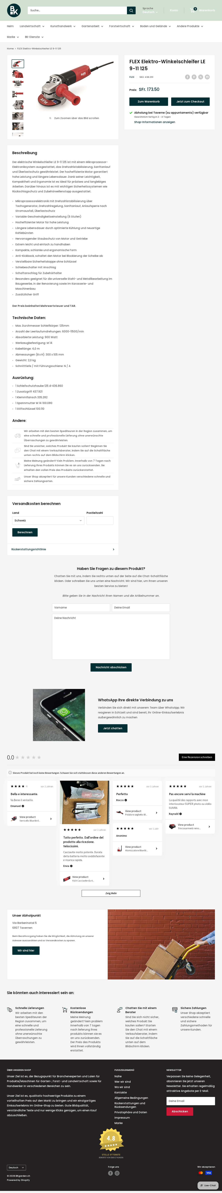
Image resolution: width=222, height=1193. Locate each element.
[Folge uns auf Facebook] (110, 1173)
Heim (10, 26)
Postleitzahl (95, 513)
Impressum (122, 1118)
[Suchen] (131, 10)
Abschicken (180, 1111)
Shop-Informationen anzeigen (154, 122)
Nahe (118, 1076)
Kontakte (120, 1092)
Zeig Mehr (111, 893)
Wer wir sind (122, 1082)
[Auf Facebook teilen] (187, 76)
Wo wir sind (122, 1087)
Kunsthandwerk (61, 26)
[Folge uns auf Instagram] (117, 1173)
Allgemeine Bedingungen (131, 1098)
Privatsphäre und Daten (130, 1112)
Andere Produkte (188, 26)
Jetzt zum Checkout (190, 101)
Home (10, 48)
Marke (11, 37)
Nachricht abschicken (111, 667)
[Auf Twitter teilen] (200, 76)
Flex (131, 77)
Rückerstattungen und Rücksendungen (129, 1105)
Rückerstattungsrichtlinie (28, 549)
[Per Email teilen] (207, 76)
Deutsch (13, 1167)
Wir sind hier (26, 950)
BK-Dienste (32, 37)
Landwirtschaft (30, 26)
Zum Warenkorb (149, 101)
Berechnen (25, 532)
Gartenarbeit (90, 26)
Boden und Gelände (153, 26)
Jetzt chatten (112, 728)
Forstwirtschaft (119, 26)
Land (15, 513)
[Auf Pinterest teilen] (194, 76)
